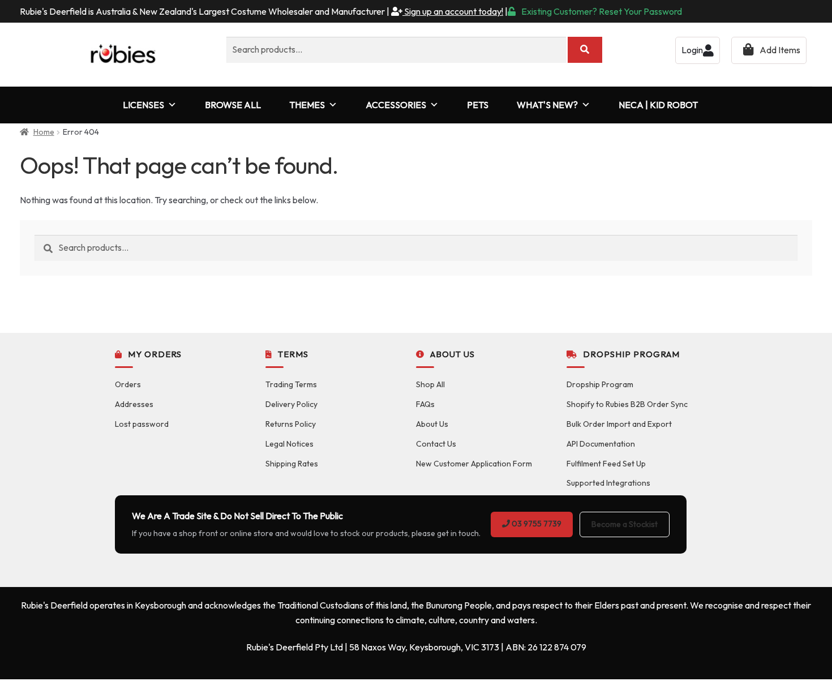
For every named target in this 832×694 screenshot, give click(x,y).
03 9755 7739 (535, 524)
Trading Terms (291, 384)
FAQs (425, 404)
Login (692, 49)
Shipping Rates (291, 464)
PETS (477, 104)
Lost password (142, 424)
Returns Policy (290, 424)
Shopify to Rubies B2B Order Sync (627, 404)
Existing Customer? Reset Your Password (601, 11)
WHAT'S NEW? (547, 104)
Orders (128, 384)
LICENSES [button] (143, 104)
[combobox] (396, 50)
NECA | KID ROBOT (658, 104)
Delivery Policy (291, 404)
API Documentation (601, 444)
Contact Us (436, 444)
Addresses (134, 404)
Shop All (430, 384)
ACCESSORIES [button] (396, 104)
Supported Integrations (608, 483)
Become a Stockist (624, 524)
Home (43, 132)
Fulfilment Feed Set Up (606, 464)
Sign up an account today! (452, 11)
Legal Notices (289, 444)
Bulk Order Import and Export (619, 424)
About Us (432, 424)
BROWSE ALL (233, 104)
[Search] (585, 50)
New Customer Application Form (474, 464)
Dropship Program (600, 384)
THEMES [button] (307, 104)
